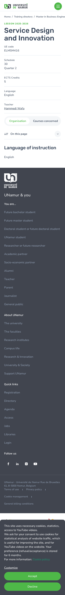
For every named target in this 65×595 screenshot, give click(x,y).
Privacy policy (34, 489)
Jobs (7, 426)
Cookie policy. (41, 559)
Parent (8, 287)
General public (13, 304)
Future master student (18, 221)
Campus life (12, 348)
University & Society (17, 365)
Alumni (9, 271)
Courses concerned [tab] (45, 121)
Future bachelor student (19, 212)
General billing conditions (18, 503)
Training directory (23, 16)
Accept (32, 576)
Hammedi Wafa (14, 108)
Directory (10, 401)
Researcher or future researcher (24, 246)
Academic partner (15, 254)
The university (13, 323)
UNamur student (15, 237)
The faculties (12, 332)
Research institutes (16, 340)
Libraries (9, 434)
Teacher (9, 279)
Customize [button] (11, 568)
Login (7, 443)
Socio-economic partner (19, 262)
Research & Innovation (18, 357)
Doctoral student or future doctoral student (32, 229)
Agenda (9, 409)
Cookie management (16, 496)
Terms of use (11, 489)
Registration (12, 392)
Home (7, 16)
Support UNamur (15, 373)
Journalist (10, 296)
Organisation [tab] (17, 121)
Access (8, 418)
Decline (32, 587)
